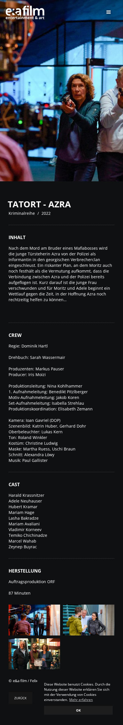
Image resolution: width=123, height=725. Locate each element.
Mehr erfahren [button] (81, 699)
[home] (28, 12)
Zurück (20, 698)
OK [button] (78, 710)
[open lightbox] (34, 620)
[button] (108, 12)
